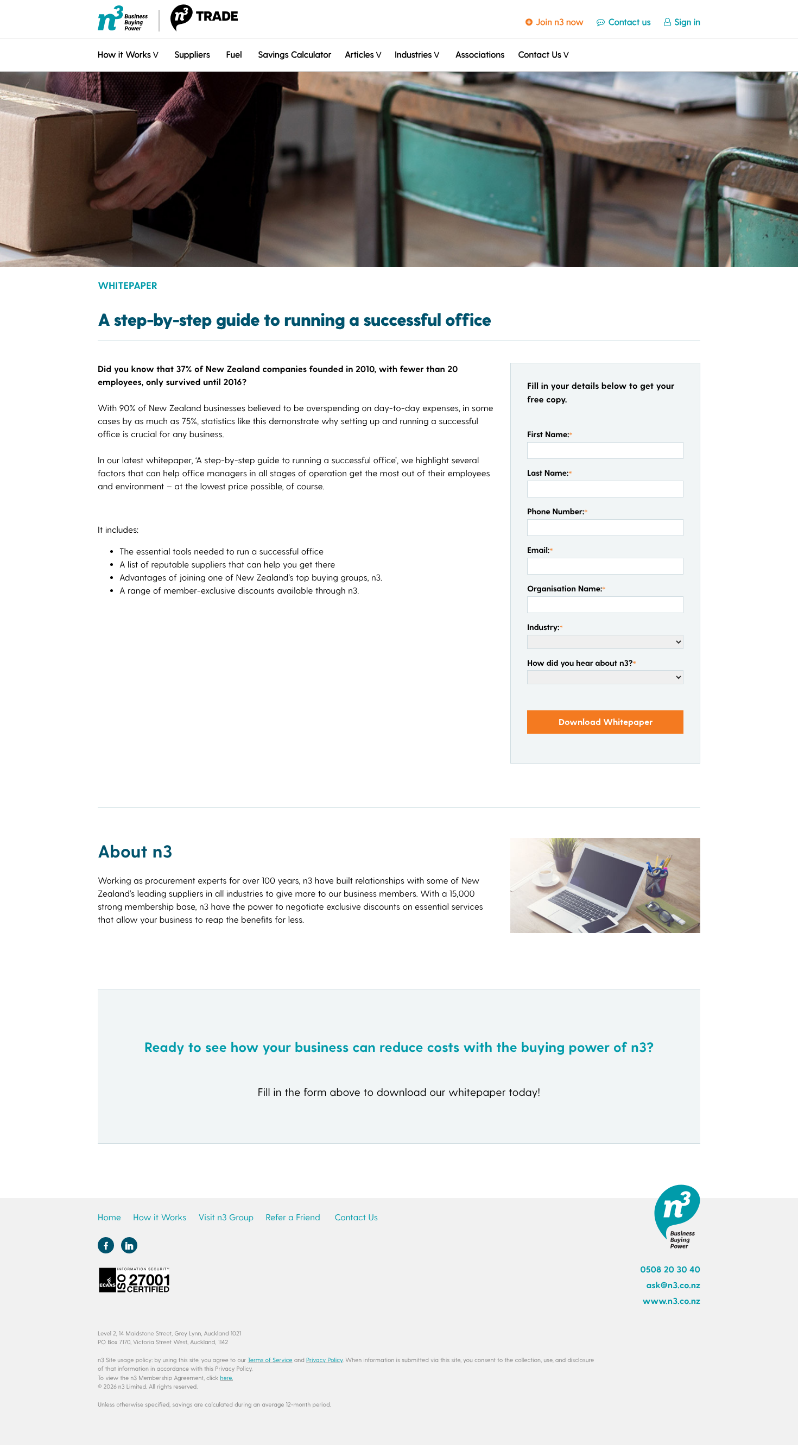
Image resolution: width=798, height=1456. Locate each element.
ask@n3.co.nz (673, 1285)
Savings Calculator (294, 54)
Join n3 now (559, 22)
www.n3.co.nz (671, 1301)
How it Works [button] (124, 54)
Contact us (628, 22)
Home (109, 1217)
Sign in (686, 22)
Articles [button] (359, 54)
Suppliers (192, 54)
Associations (479, 54)
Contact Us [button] (539, 54)
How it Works (159, 1217)
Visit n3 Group (226, 1217)
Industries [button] (413, 54)
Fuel (234, 54)
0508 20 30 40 (670, 1269)
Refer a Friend (293, 1217)
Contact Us (355, 1217)
